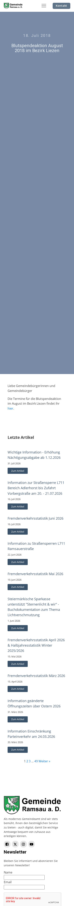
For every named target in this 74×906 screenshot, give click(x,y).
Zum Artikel (17, 470)
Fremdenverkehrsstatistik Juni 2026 (35, 518)
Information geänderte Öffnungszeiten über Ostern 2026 (34, 703)
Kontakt (61, 5)
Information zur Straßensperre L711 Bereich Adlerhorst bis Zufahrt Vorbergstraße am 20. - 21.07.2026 (36, 487)
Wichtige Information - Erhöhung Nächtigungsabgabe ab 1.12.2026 (34, 455)
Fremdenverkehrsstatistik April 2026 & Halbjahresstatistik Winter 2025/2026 (36, 645)
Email (8, 882)
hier (10, 408)
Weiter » (44, 761)
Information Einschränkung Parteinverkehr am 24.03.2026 (31, 734)
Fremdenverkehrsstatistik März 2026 (36, 675)
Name (8, 872)
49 (36, 761)
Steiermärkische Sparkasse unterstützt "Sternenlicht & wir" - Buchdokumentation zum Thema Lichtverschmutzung (34, 607)
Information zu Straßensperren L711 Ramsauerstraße (36, 546)
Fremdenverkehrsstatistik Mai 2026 (35, 574)
